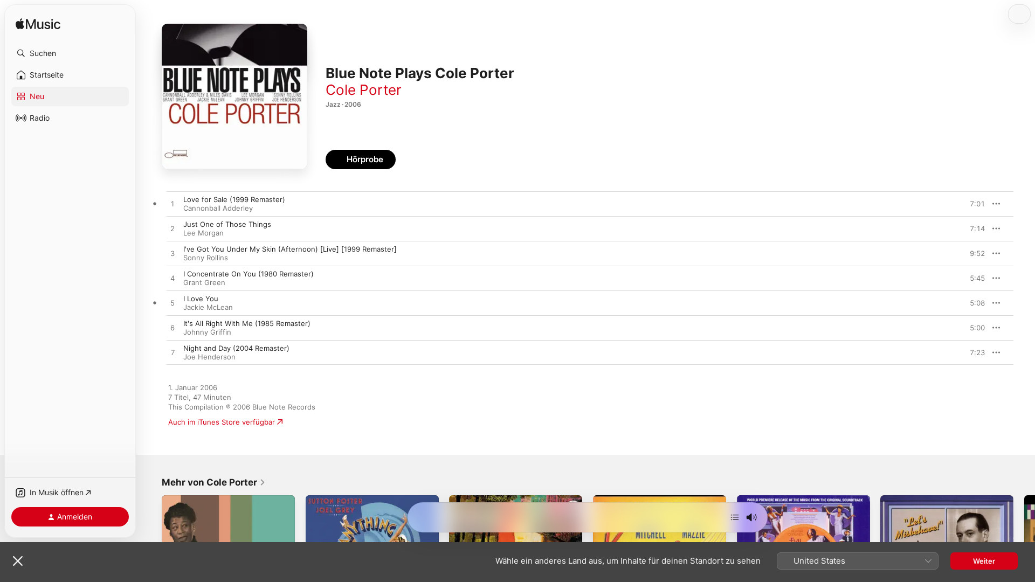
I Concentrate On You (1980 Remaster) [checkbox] (248, 273)
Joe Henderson (209, 356)
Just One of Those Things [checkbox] (227, 224)
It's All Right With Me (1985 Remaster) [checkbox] (246, 323)
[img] (38, 24)
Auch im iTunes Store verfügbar (221, 422)
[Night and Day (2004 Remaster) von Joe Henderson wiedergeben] (172, 353)
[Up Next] (734, 517)
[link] (214, 482)
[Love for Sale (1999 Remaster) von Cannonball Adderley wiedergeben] (172, 204)
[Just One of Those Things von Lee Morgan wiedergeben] (172, 229)
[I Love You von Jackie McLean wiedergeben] (172, 303)
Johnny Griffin (207, 332)
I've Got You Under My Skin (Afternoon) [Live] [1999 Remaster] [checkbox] (290, 249)
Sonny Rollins (205, 257)
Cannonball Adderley (218, 208)
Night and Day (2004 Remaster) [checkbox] (236, 348)
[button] (70, 53)
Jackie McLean (208, 307)
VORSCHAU (970, 203)
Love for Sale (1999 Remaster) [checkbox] (234, 199)
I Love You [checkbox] (200, 298)
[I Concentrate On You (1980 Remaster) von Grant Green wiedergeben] (172, 278)
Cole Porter (364, 89)
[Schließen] (18, 561)
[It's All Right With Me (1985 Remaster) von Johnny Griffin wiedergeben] (172, 328)
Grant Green (204, 282)
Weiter (984, 561)
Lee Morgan (203, 232)
